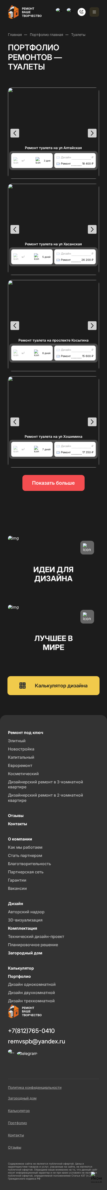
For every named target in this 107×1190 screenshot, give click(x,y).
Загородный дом (22, 1098)
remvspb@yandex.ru (36, 1041)
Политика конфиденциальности (34, 1087)
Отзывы (14, 1147)
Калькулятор (19, 1110)
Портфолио (17, 1123)
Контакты (16, 1135)
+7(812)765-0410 (31, 1030)
